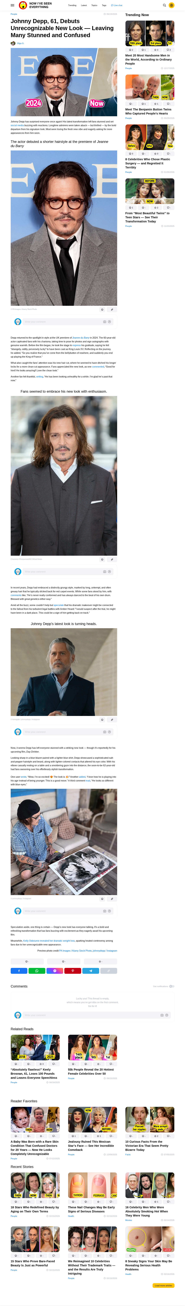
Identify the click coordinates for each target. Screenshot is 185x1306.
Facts (127, 1154)
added (82, 777)
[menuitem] (72, 5)
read (88, 780)
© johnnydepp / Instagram (21, 899)
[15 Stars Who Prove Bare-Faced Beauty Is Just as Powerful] (35, 1239)
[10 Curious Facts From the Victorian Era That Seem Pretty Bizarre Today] (149, 1120)
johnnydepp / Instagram (105, 950)
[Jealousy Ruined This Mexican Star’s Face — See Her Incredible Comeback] (92, 1120)
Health (71, 1216)
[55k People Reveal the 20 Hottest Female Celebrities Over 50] (92, 1048)
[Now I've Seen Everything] (35, 5)
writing (39, 376)
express (76, 345)
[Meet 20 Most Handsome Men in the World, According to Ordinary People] (149, 34)
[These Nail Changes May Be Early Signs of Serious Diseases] (92, 1185)
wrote (23, 777)
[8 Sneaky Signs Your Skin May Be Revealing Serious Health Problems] (149, 1239)
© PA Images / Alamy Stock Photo (24, 309)
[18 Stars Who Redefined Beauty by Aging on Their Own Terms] (35, 1185)
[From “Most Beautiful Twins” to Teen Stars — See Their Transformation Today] (149, 191)
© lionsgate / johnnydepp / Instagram (25, 719)
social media (17, 125)
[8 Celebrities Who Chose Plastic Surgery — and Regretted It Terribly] (149, 137)
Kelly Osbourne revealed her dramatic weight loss (49, 941)
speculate (59, 605)
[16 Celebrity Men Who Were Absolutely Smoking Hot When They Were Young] (149, 1185)
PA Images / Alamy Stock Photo (75, 950)
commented (98, 366)
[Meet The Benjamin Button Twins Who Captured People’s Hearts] (149, 87)
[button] (27, 961)
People (14, 14)
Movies (128, 1220)
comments (16, 595)
